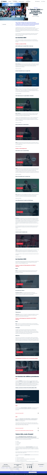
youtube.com (25, 53)
